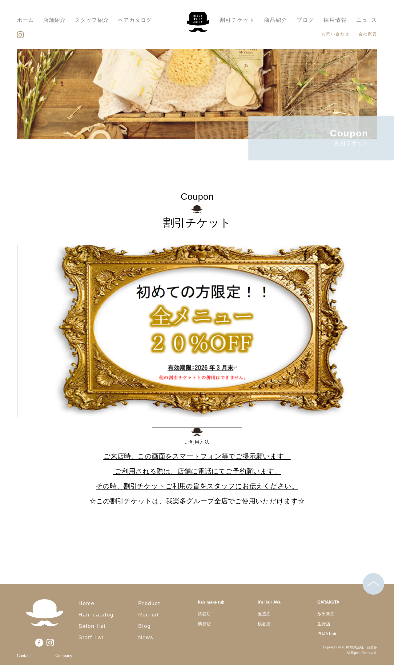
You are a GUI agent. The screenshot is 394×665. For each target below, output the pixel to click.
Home (86, 603)
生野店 (323, 623)
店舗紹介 (54, 20)
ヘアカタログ (135, 20)
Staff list (91, 637)
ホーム (25, 20)
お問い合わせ (335, 34)
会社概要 (368, 34)
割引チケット (237, 20)
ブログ (305, 20)
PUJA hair (326, 633)
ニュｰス (366, 20)
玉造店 (264, 613)
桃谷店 (204, 613)
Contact (24, 655)
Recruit (148, 615)
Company (63, 655)
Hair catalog (96, 615)
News (146, 637)
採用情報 (335, 20)
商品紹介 (275, 20)
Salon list (92, 626)
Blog (144, 626)
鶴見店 (204, 623)
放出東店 (326, 613)
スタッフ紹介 (92, 20)
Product (149, 603)
